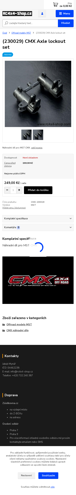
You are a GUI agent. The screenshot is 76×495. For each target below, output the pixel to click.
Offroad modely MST (21, 33)
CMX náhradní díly (17, 330)
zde (53, 486)
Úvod (4, 33)
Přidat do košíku (38, 190)
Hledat (65, 23)
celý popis (36, 147)
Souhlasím (48, 475)
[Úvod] (17, 13)
